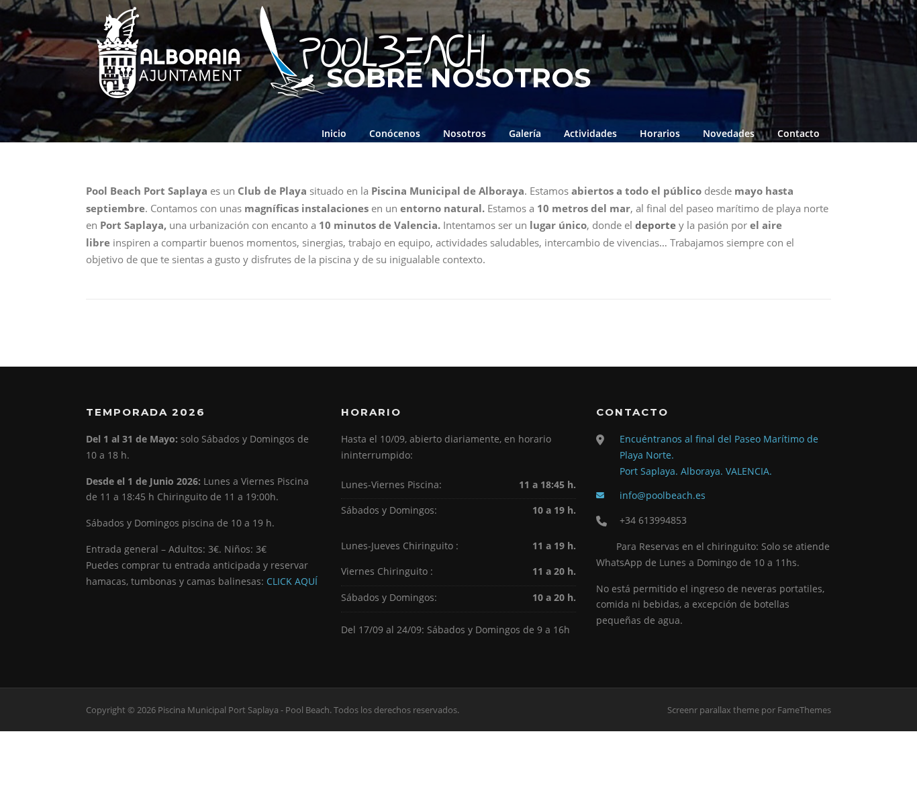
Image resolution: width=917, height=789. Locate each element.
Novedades (729, 133)
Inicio (334, 133)
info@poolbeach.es (663, 495)
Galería (525, 133)
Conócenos (394, 133)
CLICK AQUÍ (292, 581)
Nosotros (464, 133)
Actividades (590, 133)
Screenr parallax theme (713, 710)
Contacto (798, 133)
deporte (655, 225)
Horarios (660, 133)
